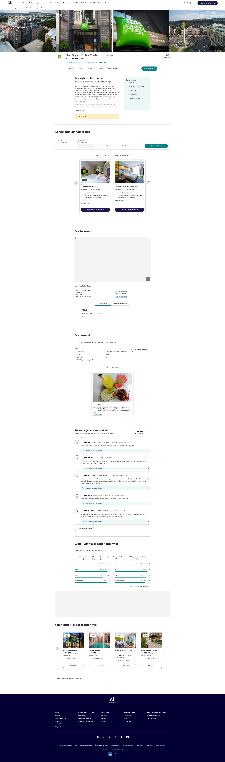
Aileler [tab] (101, 558)
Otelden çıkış (82, 141)
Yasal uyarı (139, 745)
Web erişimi (104, 715)
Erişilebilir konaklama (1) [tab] (121, 155)
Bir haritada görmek (70, 658)
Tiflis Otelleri (29, 8)
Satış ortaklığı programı (61, 727)
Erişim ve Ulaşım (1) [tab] (103, 303)
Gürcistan (21, 8)
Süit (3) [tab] (107, 155)
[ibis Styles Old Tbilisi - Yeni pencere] (73, 640)
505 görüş (82, 58)
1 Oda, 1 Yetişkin (103, 146)
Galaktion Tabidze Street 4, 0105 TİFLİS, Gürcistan (82, 62)
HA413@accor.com (121, 297)
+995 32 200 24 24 (121, 291)
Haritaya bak (103, 62)
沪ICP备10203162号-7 (118, 749)
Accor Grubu (58, 715)
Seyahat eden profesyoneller (85, 721)
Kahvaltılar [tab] (115, 367)
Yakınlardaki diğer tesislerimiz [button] (76, 624)
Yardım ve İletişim (151, 718)
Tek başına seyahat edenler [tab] (137, 558)
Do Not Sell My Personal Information (155, 745)
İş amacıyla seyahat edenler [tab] (116, 558)
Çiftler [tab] (93, 558)
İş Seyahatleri (81, 715)
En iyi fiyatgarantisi (167, 56)
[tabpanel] (112, 187)
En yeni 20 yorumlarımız (84, 529)
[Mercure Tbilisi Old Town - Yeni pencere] (125, 640)
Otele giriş (62, 141)
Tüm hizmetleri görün (140, 350)
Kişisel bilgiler (115, 745)
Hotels (9, 8)
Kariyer (57, 721)
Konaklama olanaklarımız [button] (72, 132)
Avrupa (15, 8)
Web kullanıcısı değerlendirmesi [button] (97, 543)
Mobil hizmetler (128, 715)
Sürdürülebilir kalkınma (61, 724)
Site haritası (104, 718)
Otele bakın (73, 666)
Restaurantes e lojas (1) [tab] (120, 303)
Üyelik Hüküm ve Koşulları (102, 745)
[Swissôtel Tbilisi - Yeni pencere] (99, 640)
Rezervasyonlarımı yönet (153, 715)
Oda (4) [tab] (98, 155)
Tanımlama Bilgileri (128, 745)
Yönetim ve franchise (60, 718)
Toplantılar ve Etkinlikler (84, 718)
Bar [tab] (107, 367)
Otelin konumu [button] (85, 231)
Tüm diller (103, 721)
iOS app (126, 718)
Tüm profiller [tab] (83, 558)
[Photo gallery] (112, 31)
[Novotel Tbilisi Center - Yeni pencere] (151, 640)
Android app (127, 721)
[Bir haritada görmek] (112, 259)
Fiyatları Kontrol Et (149, 68)
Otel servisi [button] (82, 335)
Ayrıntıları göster (97, 414)
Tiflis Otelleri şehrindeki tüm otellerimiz (69, 678)
